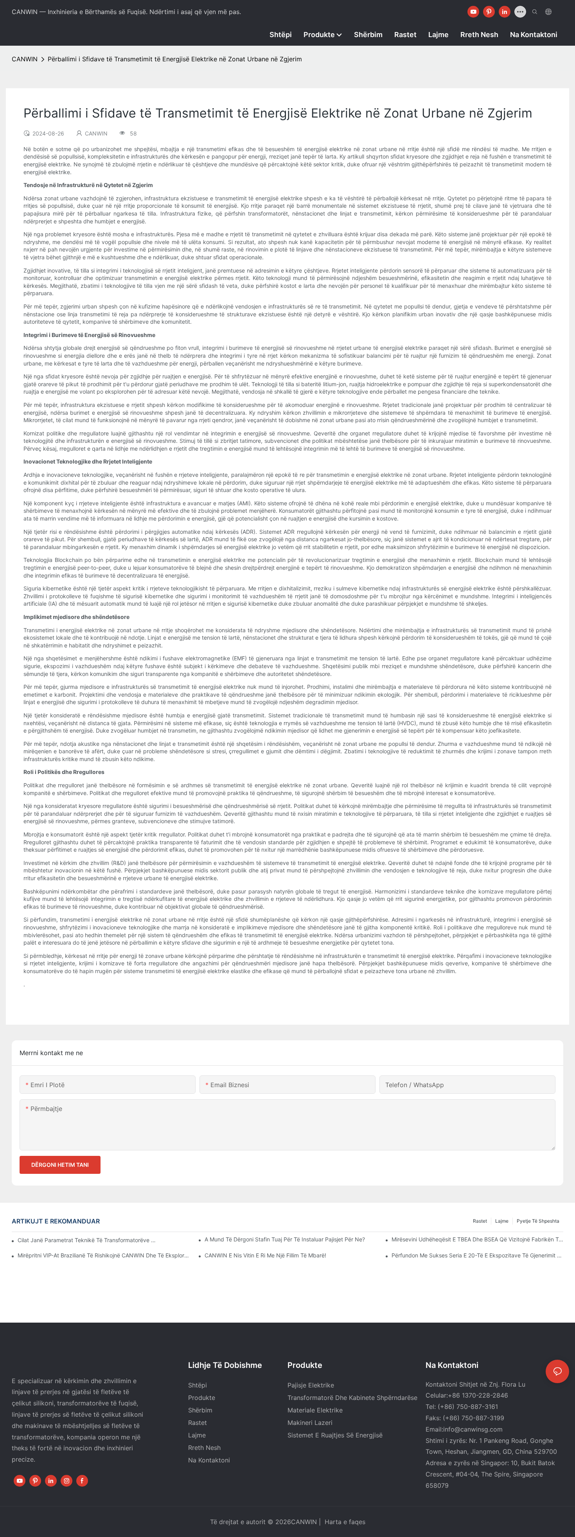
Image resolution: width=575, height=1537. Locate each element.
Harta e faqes (344, 1522)
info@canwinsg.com (473, 1429)
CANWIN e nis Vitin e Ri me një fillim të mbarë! (265, 1255)
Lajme (502, 1221)
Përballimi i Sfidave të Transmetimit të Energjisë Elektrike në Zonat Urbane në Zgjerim (175, 59)
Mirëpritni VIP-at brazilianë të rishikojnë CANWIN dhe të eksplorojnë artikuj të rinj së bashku (103, 1255)
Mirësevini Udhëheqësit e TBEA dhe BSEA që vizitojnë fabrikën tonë (477, 1239)
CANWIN (25, 59)
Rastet (480, 1221)
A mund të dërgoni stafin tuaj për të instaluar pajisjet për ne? (285, 1239)
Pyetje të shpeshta (538, 1221)
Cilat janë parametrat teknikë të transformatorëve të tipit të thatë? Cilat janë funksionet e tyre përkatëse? (87, 1240)
